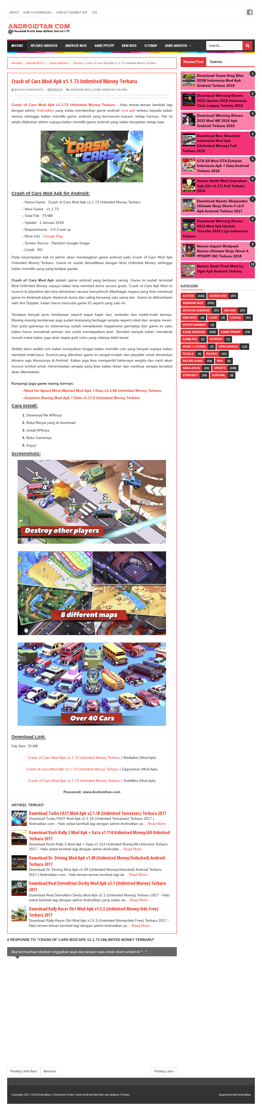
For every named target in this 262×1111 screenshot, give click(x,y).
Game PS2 (190, 339)
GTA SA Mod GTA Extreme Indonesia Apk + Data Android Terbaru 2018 (223, 166)
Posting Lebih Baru (23, 1071)
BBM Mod (189, 317)
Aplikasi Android (44, 45)
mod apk (128, 110)
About (14, 12)
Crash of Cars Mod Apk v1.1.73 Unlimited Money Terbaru (63, 105)
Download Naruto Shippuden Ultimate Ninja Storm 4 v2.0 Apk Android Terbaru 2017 (222, 206)
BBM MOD (129, 45)
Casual (236, 317)
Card (213, 317)
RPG (220, 360)
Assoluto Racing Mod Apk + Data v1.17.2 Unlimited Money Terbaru (82, 398)
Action (188, 295)
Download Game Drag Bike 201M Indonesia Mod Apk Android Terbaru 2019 (220, 81)
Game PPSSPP (104, 45)
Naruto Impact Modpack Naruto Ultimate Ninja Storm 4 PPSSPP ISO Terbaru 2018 (222, 251)
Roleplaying (193, 360)
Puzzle (188, 353)
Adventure (218, 295)
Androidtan (45, 110)
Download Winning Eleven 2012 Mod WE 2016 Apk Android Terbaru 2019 (220, 120)
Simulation (191, 368)
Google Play (53, 236)
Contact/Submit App (72, 12)
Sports (220, 368)
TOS (94, 12)
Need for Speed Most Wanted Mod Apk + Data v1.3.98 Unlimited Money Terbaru (92, 391)
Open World (228, 346)
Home (18, 45)
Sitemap (150, 45)
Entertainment (194, 324)
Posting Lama (163, 1071)
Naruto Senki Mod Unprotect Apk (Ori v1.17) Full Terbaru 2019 (222, 186)
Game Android (176, 45)
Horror (216, 339)
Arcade (230, 310)
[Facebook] (250, 12)
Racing (122, 89)
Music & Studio (194, 346)
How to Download (37, 12)
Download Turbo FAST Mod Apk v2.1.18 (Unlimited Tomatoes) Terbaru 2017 (97, 813)
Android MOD (80, 89)
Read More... (158, 824)
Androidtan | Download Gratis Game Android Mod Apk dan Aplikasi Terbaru (84, 1094)
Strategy (190, 375)
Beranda (50, 1071)
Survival (219, 375)
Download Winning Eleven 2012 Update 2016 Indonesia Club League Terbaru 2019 (221, 100)
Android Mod (76, 45)
